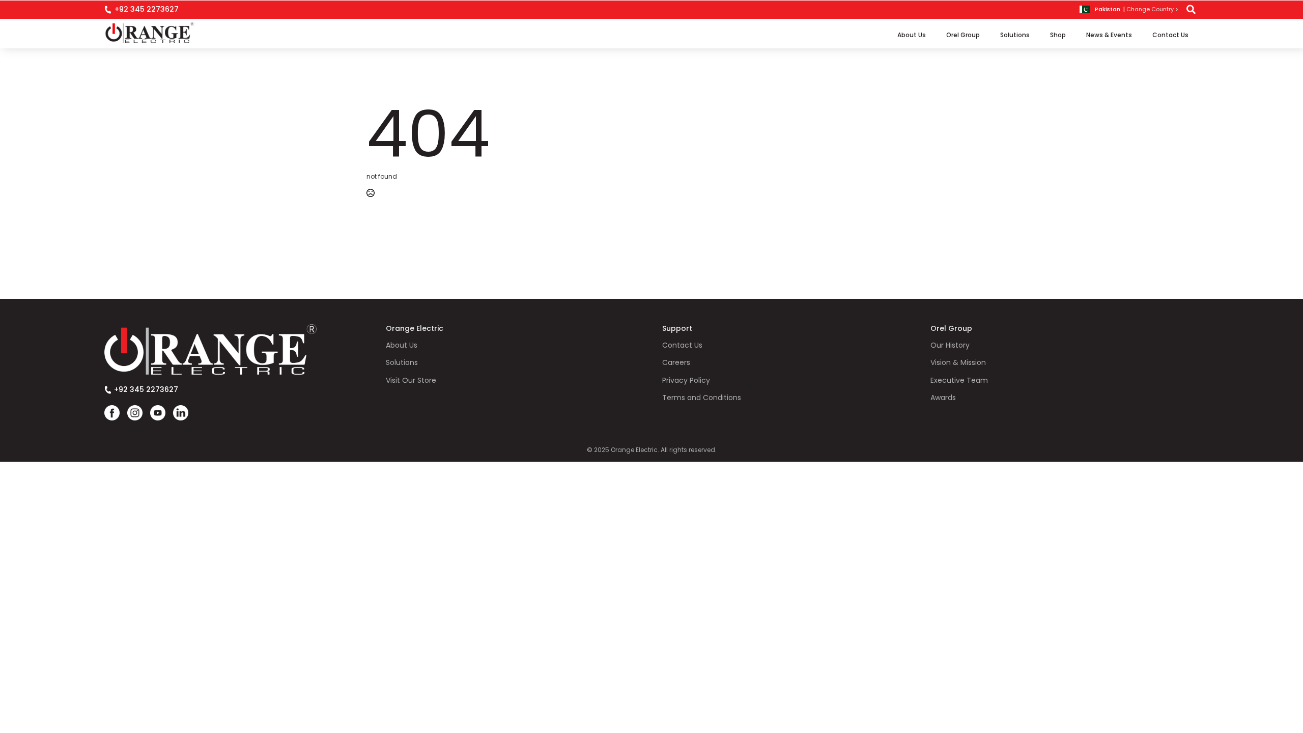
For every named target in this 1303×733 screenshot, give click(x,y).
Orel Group (963, 35)
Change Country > (1152, 9)
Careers (676, 363)
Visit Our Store (411, 380)
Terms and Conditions (701, 398)
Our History (950, 345)
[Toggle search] (1191, 9)
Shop (1058, 35)
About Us (911, 35)
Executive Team (959, 380)
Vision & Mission (958, 363)
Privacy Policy (686, 380)
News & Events (1109, 35)
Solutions (1015, 35)
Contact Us (1170, 35)
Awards (943, 398)
